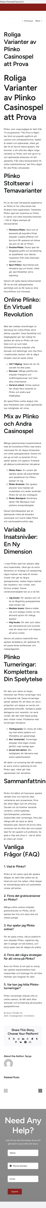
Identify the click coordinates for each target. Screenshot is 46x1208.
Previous (28, 21)
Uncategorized (16, 1016)
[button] (6, 1091)
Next (37, 21)
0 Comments (29, 1016)
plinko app (27, 521)
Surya (8, 1013)
